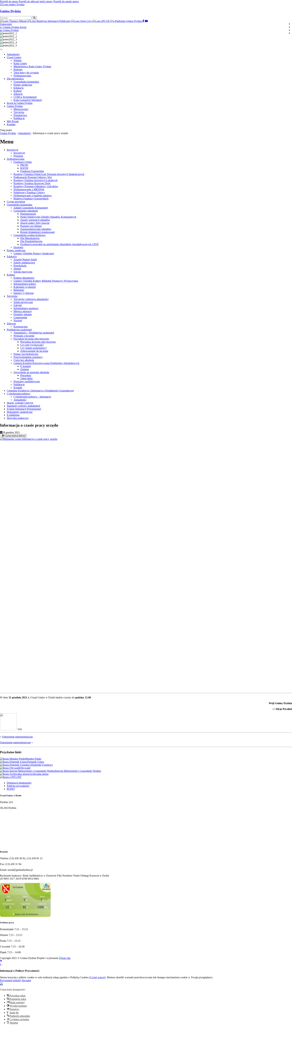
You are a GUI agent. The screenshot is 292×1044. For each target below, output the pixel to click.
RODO (11, 788)
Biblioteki (19, 290)
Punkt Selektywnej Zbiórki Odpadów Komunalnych (48, 216)
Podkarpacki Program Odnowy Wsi (33, 177)
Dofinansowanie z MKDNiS (29, 189)
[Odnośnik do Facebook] (143, 21)
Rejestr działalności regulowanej (37, 232)
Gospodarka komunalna (19, 204)
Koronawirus (21, 326)
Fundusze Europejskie (32, 171)
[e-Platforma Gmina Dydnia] (126, 21)
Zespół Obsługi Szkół (25, 259)
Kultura (11, 274)
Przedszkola (20, 265)
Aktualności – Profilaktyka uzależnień (34, 332)
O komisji (25, 366)
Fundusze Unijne (23, 162)
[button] (1, 983)
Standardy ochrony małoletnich (23, 405)
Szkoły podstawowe (24, 262)
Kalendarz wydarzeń (25, 287)
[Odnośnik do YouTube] (146, 21)
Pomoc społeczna (16, 250)
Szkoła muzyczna (23, 271)
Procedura (25, 375)
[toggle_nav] (1, 49)
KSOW (24, 168)
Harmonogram (28, 213)
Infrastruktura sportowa (26, 308)
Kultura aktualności (24, 277)
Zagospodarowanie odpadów (35, 229)
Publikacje (19, 384)
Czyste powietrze (16, 201)
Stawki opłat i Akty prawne (35, 223)
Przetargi (18, 155)
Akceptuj (26, 980)
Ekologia (18, 247)
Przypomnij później (10, 980)
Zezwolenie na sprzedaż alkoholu (31, 372)
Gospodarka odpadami (26, 210)
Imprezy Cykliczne (24, 293)
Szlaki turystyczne (23, 302)
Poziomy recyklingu (31, 226)
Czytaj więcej (97, 977)
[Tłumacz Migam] (13, 21)
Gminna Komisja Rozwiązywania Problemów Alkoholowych (46, 363)
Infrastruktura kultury (25, 283)
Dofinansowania (15, 158)
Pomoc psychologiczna (26, 354)
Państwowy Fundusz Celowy (29, 192)
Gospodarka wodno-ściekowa (29, 235)
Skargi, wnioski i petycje (20, 402)
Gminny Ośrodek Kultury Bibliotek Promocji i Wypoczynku (46, 280)
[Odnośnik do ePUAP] (101, 21)
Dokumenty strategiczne (20, 411)
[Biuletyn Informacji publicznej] (49, 21)
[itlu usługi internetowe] (64, 958)
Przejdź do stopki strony (66, 1)
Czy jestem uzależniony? (33, 347)
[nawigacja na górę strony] (1, 961)
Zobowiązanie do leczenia (34, 351)
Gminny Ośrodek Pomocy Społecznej (34, 253)
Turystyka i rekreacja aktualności (31, 299)
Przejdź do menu (9, 1)
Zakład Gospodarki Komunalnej (31, 207)
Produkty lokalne (23, 314)
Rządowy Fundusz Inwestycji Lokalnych (35, 180)
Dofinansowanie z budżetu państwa (33, 195)
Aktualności (20, 399)
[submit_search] (34, 18)
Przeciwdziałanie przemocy (28, 357)
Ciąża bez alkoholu (24, 360)
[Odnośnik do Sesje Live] (81, 21)
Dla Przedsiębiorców (31, 241)
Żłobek (17, 268)
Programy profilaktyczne (27, 381)
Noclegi (18, 320)
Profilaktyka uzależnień (19, 329)
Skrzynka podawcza (17, 418)
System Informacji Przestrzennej (24, 408)
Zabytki (18, 305)
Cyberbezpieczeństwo (18, 393)
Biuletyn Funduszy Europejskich (31, 198)
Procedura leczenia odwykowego (31, 338)
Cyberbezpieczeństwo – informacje (32, 396)
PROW (24, 165)
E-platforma (13, 415)
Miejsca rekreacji (23, 311)
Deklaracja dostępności (19, 782)
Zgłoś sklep (26, 378)
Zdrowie (11, 323)
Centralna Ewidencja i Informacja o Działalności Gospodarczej (40, 390)
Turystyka (12, 296)
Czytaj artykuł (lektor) (14, 436)
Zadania (24, 369)
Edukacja (12, 256)
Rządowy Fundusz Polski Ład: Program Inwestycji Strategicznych (49, 174)
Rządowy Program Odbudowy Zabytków (36, 186)
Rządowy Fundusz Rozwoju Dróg (32, 183)
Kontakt (18, 387)
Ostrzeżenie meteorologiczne (17, 736)
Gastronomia (20, 317)
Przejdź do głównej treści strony (36, 1)
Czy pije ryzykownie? (32, 344)
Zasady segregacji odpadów (35, 219)
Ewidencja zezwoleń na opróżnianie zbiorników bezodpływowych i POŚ (59, 244)
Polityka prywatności (18, 785)
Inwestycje (12, 149)
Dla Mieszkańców (30, 238)
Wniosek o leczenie (24, 335)
